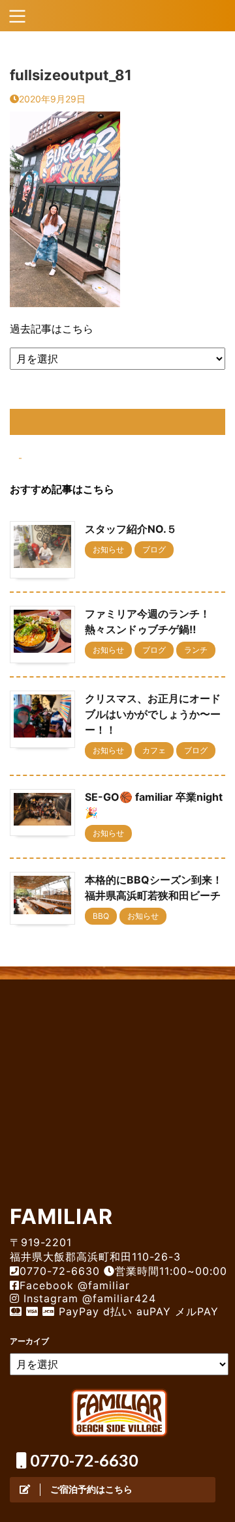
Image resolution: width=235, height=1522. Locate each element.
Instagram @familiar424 (88, 1298)
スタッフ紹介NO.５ (131, 528)
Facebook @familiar (75, 1285)
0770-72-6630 (82, 1460)
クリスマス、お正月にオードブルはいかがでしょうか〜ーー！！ (153, 714)
